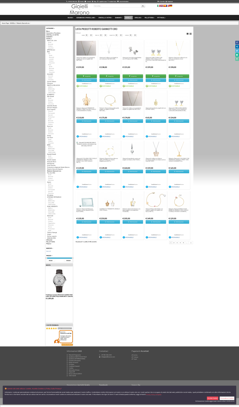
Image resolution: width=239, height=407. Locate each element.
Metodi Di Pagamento (75, 355)
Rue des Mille (51, 173)
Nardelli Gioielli (51, 154)
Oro (49, 53)
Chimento (50, 83)
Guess (49, 135)
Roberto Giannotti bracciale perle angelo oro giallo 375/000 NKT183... (109, 109)
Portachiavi (51, 117)
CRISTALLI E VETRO (52, 35)
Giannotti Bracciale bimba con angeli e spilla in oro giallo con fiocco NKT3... (154, 210)
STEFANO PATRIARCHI (54, 197)
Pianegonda (50, 163)
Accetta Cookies (213, 398)
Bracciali (50, 44)
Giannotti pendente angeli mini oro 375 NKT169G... (156, 108)
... (186, 243)
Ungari (49, 234)
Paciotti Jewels (51, 160)
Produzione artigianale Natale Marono (58, 167)
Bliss (48, 52)
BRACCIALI (51, 89)
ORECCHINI (51, 93)
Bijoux (48, 31)
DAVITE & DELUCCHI (53, 85)
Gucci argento (51, 109)
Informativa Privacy (74, 370)
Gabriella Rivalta (52, 106)
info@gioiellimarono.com (108, 357)
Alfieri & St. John (52, 40)
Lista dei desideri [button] (123, 1)
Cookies (71, 368)
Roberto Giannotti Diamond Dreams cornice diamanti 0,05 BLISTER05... (85, 210)
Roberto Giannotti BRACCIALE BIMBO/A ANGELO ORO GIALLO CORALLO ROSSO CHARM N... (178, 210)
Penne (50, 227)
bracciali (50, 76)
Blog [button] (95, 1)
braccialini (50, 74)
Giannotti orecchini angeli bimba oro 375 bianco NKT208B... (132, 58)
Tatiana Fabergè (52, 232)
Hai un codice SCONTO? (75, 373)
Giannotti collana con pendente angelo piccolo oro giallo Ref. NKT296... (85, 59)
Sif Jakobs (50, 195)
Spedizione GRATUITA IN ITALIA (78, 357)
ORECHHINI (51, 204)
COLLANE (51, 91)
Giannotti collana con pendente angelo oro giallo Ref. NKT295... (132, 108)
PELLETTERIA (50, 242)
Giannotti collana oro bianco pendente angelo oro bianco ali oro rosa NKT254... (156, 160)
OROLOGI (49, 240)
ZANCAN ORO (51, 238)
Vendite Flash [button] (112, 1)
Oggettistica (51, 223)
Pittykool (48, 244)
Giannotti (48, 251)
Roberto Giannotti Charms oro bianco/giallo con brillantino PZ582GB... (131, 210)
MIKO (48, 145)
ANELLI (50, 87)
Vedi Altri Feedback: (67, 344)
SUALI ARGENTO (52, 206)
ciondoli (51, 59)
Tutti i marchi (72, 375)
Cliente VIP (72, 372)
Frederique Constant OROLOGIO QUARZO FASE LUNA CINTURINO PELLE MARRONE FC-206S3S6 (59, 295)
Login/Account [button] (103, 1)
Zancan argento (52, 236)
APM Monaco (51, 50)
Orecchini (52, 63)
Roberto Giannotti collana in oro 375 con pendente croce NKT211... (178, 59)
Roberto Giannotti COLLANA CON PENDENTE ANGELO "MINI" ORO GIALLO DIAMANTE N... (179, 160)
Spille (49, 231)
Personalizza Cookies (227, 398)
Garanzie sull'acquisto (75, 360)
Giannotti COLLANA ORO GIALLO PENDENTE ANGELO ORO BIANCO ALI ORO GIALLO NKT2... (86, 160)
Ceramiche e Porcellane (53, 33)
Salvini (49, 182)
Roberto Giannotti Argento (55, 169)
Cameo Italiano (51, 81)
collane (50, 78)
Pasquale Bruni (51, 162)
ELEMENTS (50, 94)
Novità (82, 1)
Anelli (49, 42)
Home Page (5, 23)
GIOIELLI (12, 23)
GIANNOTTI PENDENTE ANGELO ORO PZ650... (110, 209)
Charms (50, 111)
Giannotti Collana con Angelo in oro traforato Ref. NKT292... (109, 58)
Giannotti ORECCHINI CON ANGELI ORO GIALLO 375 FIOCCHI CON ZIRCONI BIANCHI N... (156, 59)
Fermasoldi (51, 113)
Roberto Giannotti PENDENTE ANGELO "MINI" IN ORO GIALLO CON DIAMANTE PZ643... (86, 109)
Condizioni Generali (74, 366)
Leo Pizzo (50, 137)
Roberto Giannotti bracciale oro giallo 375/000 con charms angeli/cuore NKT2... (109, 160)
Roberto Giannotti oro (23, 23)
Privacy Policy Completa (153, 394)
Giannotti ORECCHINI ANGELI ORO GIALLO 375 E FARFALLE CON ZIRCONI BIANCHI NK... (178, 109)
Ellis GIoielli (50, 96)
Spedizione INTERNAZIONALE (77, 358)
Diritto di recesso (73, 362)
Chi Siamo (71, 364)
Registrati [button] (170, 1)
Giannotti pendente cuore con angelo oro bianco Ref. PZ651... (131, 159)
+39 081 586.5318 (106, 355)
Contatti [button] (88, 1)
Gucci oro (50, 126)
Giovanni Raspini (52, 107)
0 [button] (162, 1)
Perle (49, 65)
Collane (50, 46)
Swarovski (50, 216)
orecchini (50, 48)
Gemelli (50, 115)
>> (191, 243)
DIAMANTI (49, 37)
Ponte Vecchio (51, 165)
